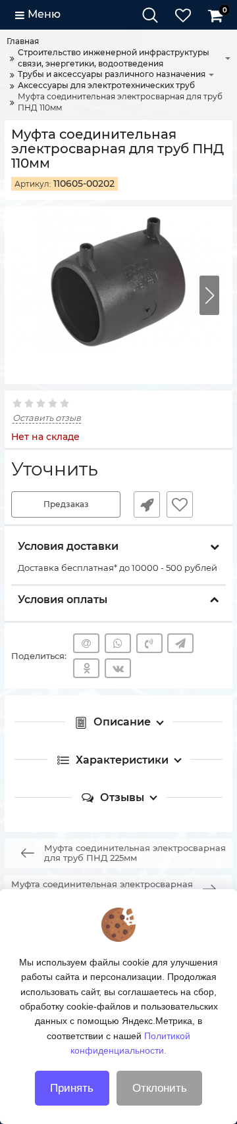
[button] (209, 295)
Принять (71, 1088)
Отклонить (159, 1088)
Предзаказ (66, 504)
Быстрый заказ (147, 504)
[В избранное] (180, 504)
